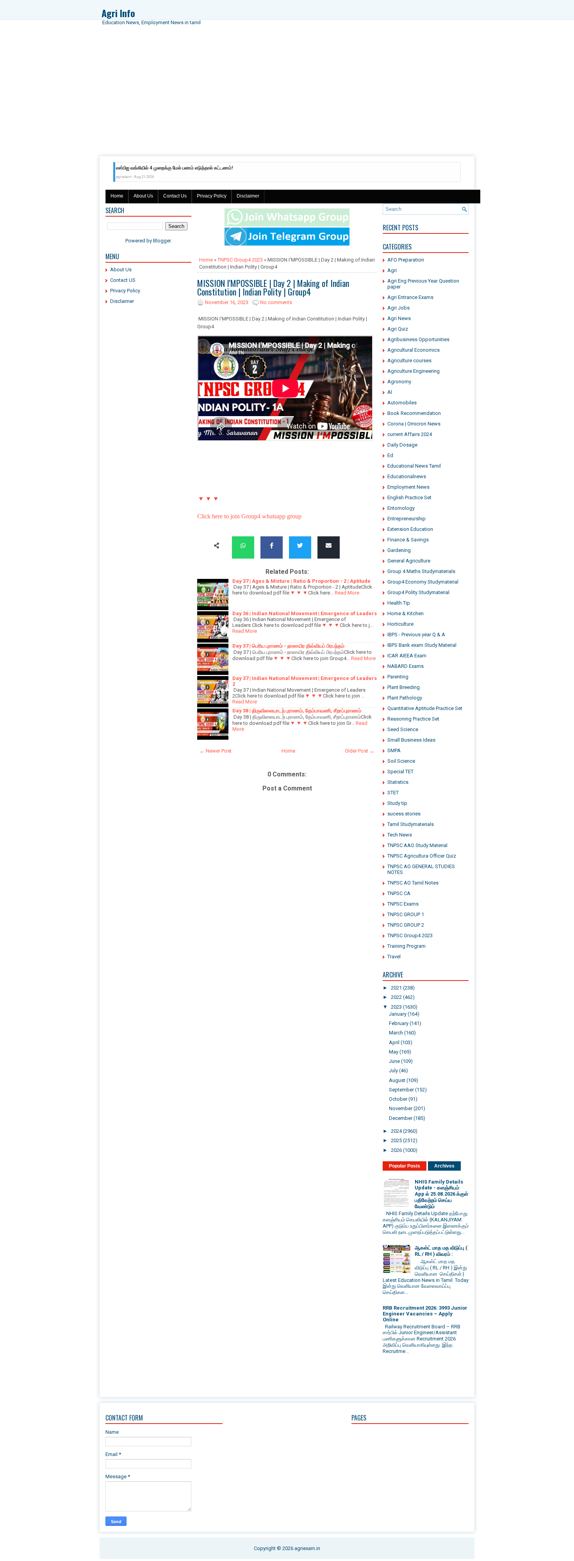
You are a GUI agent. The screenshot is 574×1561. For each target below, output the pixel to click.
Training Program (406, 946)
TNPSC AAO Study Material (417, 845)
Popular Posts (404, 1166)
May (393, 1052)
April (394, 1042)
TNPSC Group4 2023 (240, 260)
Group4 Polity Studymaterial (418, 592)
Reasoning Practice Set (413, 719)
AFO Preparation (405, 260)
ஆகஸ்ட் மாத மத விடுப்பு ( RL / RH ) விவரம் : (441, 1251)
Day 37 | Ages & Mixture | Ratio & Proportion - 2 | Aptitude (301, 581)
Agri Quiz (397, 329)
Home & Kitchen (405, 613)
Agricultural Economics (413, 350)
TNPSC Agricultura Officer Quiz (421, 856)
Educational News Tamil (414, 466)
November (400, 1108)
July (393, 1070)
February (398, 1023)
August (397, 1080)
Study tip (397, 803)
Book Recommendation (414, 413)
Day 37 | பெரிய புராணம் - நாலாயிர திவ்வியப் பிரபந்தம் (288, 646)
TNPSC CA (398, 893)
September (401, 1090)
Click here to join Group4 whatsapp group (249, 516)
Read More (347, 593)
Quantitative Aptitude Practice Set (424, 708)
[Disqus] (287, 1077)
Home (117, 196)
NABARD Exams (405, 666)
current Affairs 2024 (409, 434)
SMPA (394, 750)
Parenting (397, 677)
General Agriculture (408, 561)
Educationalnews (406, 476)
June (394, 1061)
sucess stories (404, 814)
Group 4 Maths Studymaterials (421, 571)
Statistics (397, 782)
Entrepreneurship (406, 519)
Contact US (122, 280)
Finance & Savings (408, 540)
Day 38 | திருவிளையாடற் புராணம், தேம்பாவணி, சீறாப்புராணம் (296, 711)
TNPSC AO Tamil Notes (413, 883)
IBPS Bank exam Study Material (421, 645)
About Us (143, 196)
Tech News (399, 835)
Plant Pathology (404, 698)
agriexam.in (307, 1548)
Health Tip (398, 603)
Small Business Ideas (411, 740)
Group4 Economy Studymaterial (422, 582)
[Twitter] (300, 546)
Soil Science (401, 761)
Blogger (162, 241)
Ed (390, 455)
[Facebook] (271, 546)
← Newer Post (216, 751)
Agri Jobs (398, 308)
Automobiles (402, 403)
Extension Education (410, 529)
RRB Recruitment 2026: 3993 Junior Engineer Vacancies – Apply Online (425, 1313)
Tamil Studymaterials (410, 824)
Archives (444, 1166)
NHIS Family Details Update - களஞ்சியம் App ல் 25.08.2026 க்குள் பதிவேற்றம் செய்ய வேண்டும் (441, 1194)
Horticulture (400, 624)
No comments (276, 302)
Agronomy (399, 381)
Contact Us (175, 196)
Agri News (399, 318)
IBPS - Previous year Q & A (416, 634)
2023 (396, 1007)
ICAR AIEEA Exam (406, 656)
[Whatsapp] (243, 546)
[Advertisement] (287, 97)
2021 (396, 988)
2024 (396, 1131)
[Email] (328, 546)
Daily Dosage (402, 445)
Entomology (401, 508)
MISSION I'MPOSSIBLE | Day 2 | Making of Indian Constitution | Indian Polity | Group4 (273, 287)
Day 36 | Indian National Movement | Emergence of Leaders (304, 613)
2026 (396, 1150)
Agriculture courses (409, 360)
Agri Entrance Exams (410, 297)
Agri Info (118, 13)
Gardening (399, 550)
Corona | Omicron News (413, 424)
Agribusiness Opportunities (418, 339)
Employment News (408, 487)
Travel (394, 956)
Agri (392, 270)
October (398, 1099)
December (400, 1118)
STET (393, 793)
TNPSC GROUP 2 (405, 925)
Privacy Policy (211, 196)
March (396, 1033)
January (397, 1014)
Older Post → (359, 751)
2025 (396, 1140)
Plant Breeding (403, 687)
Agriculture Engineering (413, 371)
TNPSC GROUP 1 (405, 914)
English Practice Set (409, 497)
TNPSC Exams (403, 904)
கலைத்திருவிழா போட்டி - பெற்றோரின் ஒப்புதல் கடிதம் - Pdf (189, 168)
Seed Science (402, 729)
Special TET (400, 771)
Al (389, 392)
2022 (396, 997)
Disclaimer (248, 196)
